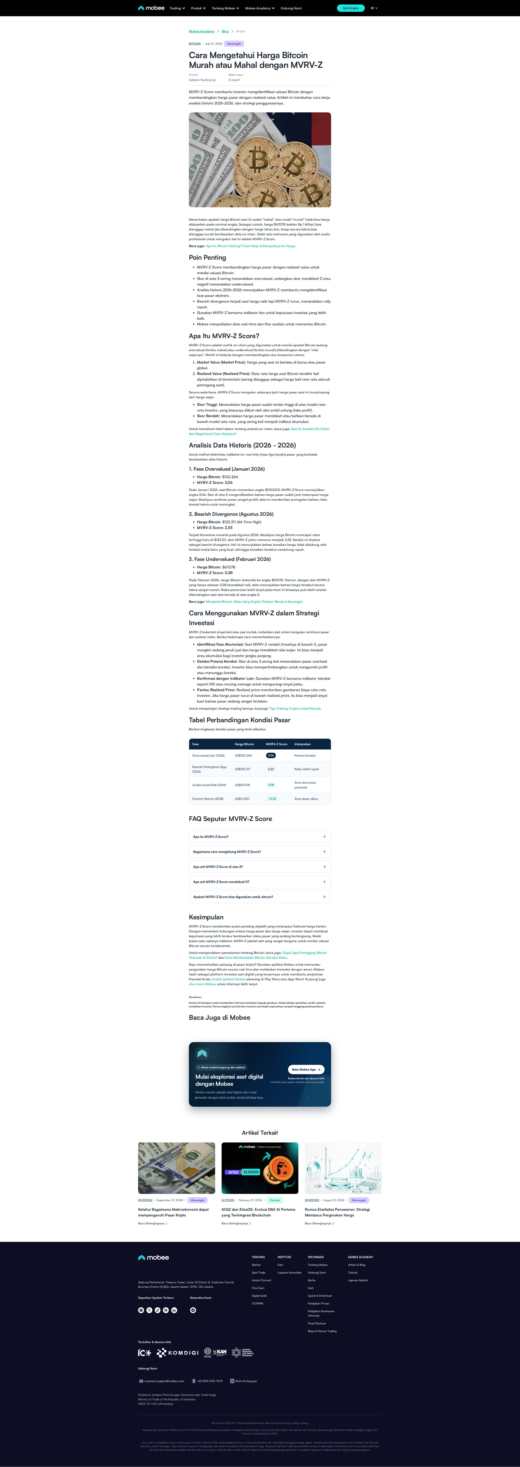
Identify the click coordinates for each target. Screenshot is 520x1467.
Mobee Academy (201, 31)
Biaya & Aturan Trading (322, 1331)
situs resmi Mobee (202, 984)
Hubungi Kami (291, 8)
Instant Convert (261, 1280)
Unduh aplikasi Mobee (228, 979)
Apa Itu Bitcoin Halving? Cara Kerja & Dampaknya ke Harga (251, 246)
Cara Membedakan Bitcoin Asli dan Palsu (256, 958)
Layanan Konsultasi (289, 1272)
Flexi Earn (258, 1288)
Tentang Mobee (318, 1264)
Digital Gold (259, 1295)
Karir (311, 1288)
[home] (151, 8)
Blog (225, 31)
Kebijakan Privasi (318, 1303)
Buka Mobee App (306, 1069)
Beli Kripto (351, 8)
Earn (280, 1264)
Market (256, 1264)
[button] (175, 8)
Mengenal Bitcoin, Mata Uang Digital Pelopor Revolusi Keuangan (254, 601)
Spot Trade (258, 1272)
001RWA (257, 1303)
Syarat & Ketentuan (320, 1295)
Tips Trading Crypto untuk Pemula (295, 708)
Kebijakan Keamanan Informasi (321, 1313)
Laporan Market (358, 1280)
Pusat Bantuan (317, 1323)
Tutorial (352, 1272)
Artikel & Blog (356, 1264)
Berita (311, 1280)
